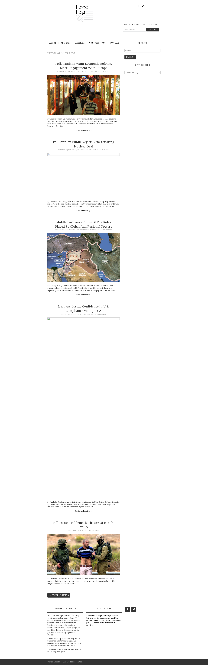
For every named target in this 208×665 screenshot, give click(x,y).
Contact (114, 43)
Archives (66, 43)
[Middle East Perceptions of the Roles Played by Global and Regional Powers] (83, 257)
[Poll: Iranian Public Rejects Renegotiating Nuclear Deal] (83, 175)
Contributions (97, 43)
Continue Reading (83, 130)
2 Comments (105, 71)
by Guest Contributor (89, 230)
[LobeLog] (84, 13)
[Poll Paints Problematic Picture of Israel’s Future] (83, 554)
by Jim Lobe (88, 314)
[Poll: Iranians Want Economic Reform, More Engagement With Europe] (83, 95)
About (52, 43)
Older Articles (59, 595)
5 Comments (100, 314)
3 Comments (104, 150)
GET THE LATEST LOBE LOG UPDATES (141, 24)
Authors (80, 43)
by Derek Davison (89, 71)
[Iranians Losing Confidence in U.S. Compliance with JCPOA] (83, 407)
